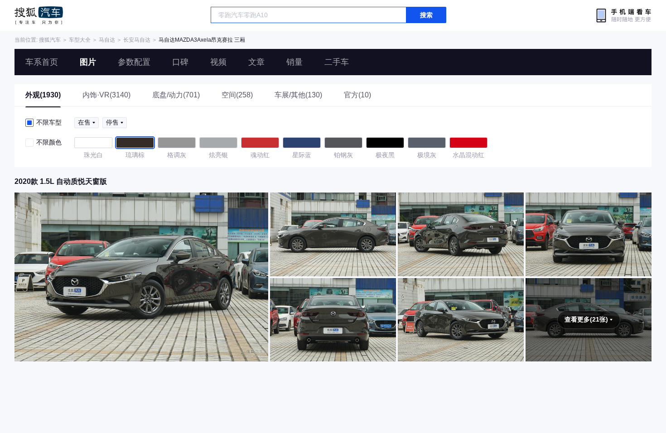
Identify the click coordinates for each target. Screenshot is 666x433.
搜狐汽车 (38, 15)
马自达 (107, 40)
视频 (218, 62)
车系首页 (41, 62)
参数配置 (134, 62)
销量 (294, 62)
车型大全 (80, 40)
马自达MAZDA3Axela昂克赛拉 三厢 (202, 40)
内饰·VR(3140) (106, 95)
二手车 (336, 62)
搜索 (426, 15)
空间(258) (237, 95)
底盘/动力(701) (176, 95)
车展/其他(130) (298, 95)
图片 (88, 62)
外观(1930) (43, 95)
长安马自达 (136, 40)
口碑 (180, 62)
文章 (256, 62)
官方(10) (357, 95)
